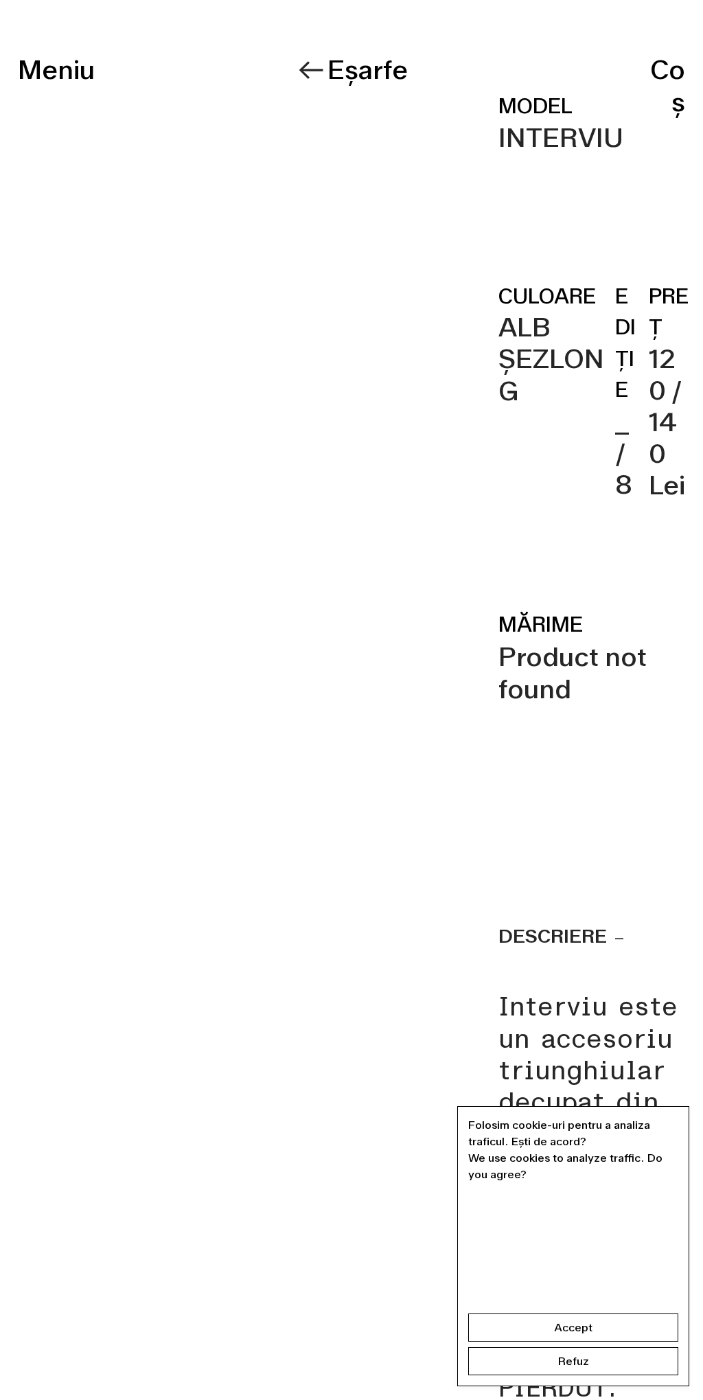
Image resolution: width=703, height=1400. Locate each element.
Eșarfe (367, 70)
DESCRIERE (554, 936)
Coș (667, 85)
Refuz (573, 1361)
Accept (573, 1327)
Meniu (56, 70)
